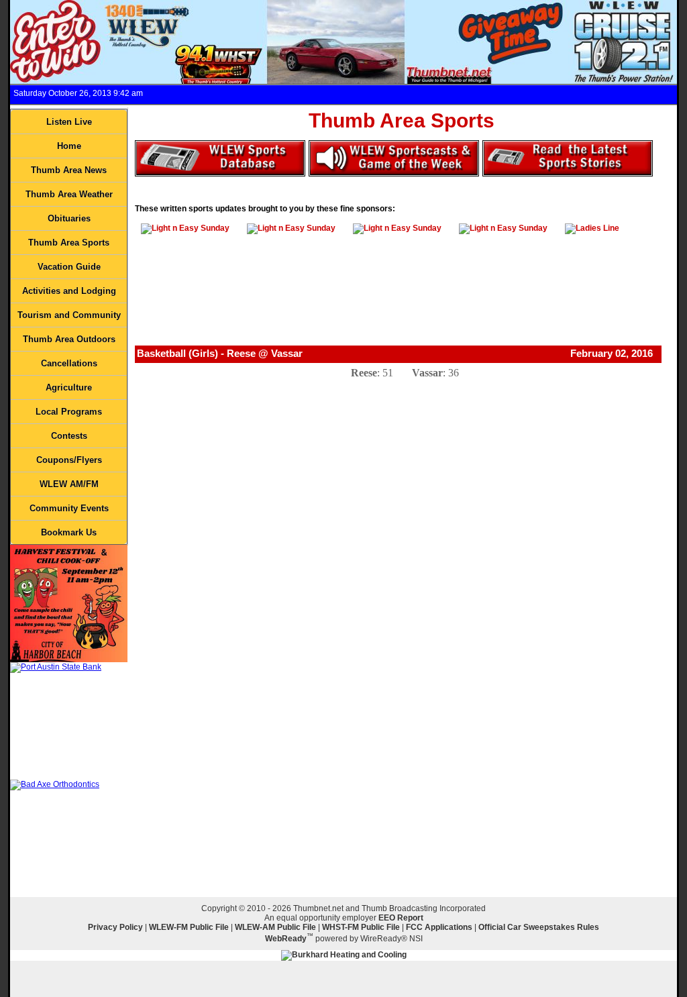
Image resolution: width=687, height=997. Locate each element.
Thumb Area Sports (68, 243)
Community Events (69, 508)
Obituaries (69, 218)
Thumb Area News (69, 170)
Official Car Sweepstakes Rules (538, 927)
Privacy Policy (115, 927)
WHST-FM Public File (361, 927)
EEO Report (400, 918)
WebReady (286, 938)
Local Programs (69, 412)
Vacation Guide (69, 267)
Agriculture (69, 387)
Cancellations (69, 363)
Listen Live (69, 122)
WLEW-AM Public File (275, 927)
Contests (69, 436)
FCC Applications (439, 927)
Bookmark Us (69, 532)
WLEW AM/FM (69, 484)
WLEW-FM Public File (189, 927)
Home (69, 146)
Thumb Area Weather (69, 194)
